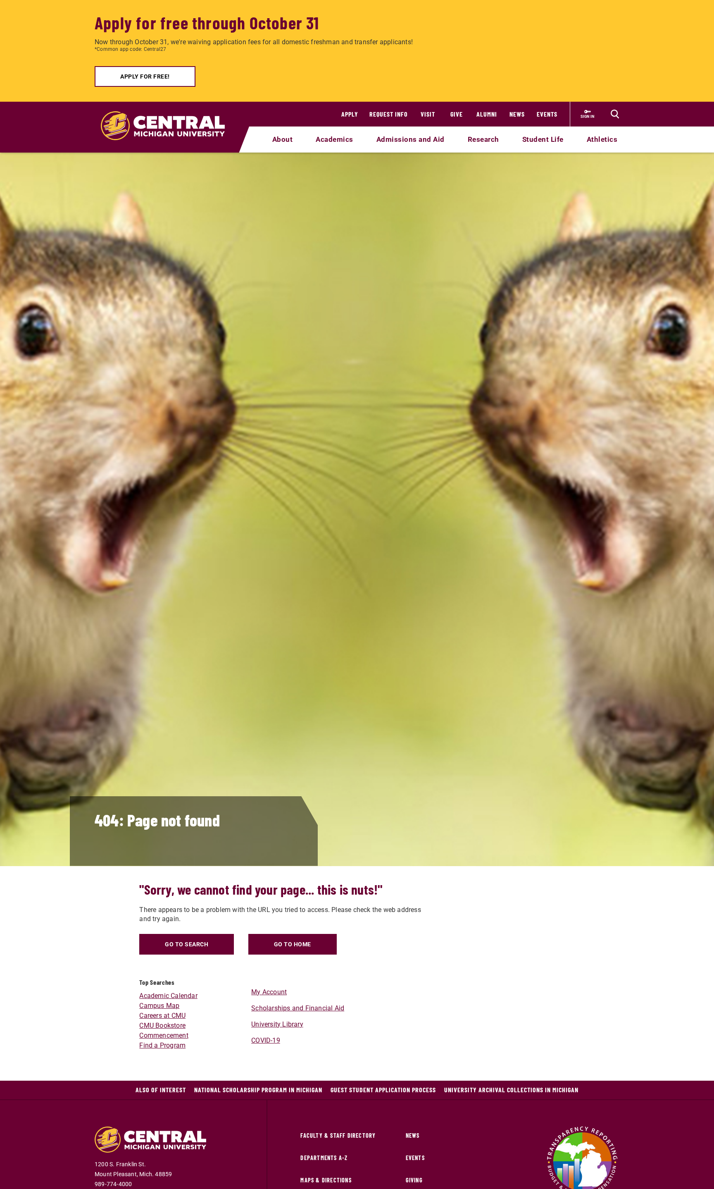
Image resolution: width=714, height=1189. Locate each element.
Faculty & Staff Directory (338, 1135)
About (282, 139)
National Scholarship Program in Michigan (258, 1089)
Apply (349, 114)
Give (456, 114)
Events (547, 114)
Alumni (486, 114)
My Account (269, 992)
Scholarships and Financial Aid (297, 1008)
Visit (428, 114)
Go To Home (292, 944)
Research (483, 139)
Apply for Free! (145, 76)
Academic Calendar (168, 996)
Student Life (543, 139)
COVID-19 (265, 1040)
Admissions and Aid (410, 139)
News (517, 114)
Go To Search (186, 944)
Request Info (388, 114)
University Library (277, 1024)
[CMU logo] (168, 116)
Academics (334, 139)
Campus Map (159, 1006)
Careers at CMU (162, 1015)
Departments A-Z (323, 1157)
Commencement (163, 1035)
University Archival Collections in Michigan (511, 1089)
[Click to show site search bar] (614, 114)
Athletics (602, 139)
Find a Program (162, 1045)
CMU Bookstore (162, 1025)
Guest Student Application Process (383, 1089)
